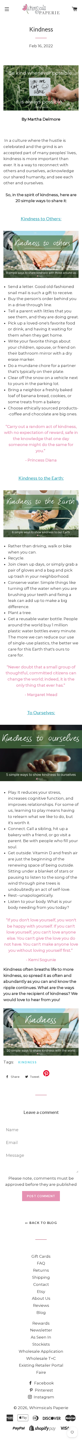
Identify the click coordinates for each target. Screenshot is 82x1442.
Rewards (41, 1323)
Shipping (41, 1277)
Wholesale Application (41, 1351)
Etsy (41, 1291)
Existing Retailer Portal (41, 1365)
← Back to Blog (41, 1223)
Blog (41, 1312)
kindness (27, 1062)
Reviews (41, 1305)
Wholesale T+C (41, 1358)
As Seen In (41, 1337)
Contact (41, 1284)
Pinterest (43, 1390)
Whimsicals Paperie (48, 1407)
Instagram (43, 1397)
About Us (41, 1298)
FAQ (41, 1263)
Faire (41, 1372)
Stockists (41, 1344)
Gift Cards (41, 1256)
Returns (41, 1270)
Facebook (43, 1383)
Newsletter (41, 1330)
